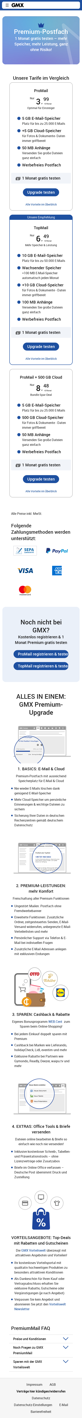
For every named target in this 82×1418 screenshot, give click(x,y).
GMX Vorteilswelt (34, 1250)
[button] (7, 5)
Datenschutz (41, 1398)
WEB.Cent (55, 1021)
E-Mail (63, 1405)
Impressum (34, 1384)
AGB (53, 1384)
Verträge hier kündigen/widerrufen (41, 1391)
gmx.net (18, 5)
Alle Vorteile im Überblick (41, 204)
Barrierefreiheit (41, 1411)
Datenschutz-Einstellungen (33, 1405)
